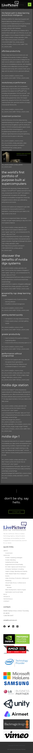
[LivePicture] (10, 4)
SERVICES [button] (6, 555)
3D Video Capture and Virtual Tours (15, 566)
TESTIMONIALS (8, 599)
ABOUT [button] (5, 550)
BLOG (5, 594)
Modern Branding (10, 560)
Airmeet (9, 587)
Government (9, 553)
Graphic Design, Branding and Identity (16, 571)
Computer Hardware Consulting (14, 569)
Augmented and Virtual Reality (14, 564)
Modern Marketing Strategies (13, 557)
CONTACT (6, 601)
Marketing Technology (11, 562)
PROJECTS (6, 596)
